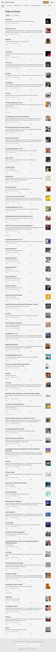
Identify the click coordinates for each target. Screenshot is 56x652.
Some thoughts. (9, 545)
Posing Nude (9, 176)
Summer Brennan (15, 23)
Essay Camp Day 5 (11, 248)
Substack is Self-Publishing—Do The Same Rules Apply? (22, 393)
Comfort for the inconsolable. (12, 599)
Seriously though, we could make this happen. (16, 534)
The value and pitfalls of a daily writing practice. (17, 494)
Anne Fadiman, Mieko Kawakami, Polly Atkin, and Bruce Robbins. (21, 357)
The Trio (7, 93)
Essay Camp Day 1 (10, 286)
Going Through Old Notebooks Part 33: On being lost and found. (21, 315)
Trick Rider (8, 52)
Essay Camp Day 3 (11, 267)
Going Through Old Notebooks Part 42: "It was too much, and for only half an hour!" (24, 54)
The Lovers (8, 62)
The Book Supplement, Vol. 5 (14, 102)
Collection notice (39, 641)
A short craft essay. (10, 169)
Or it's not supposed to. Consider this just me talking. (18, 586)
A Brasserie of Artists (11, 138)
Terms (32, 641)
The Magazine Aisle (11, 606)
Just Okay (8, 552)
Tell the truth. (8, 269)
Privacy (28, 641)
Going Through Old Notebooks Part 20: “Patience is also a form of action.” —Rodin (24, 554)
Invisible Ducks (10, 167)
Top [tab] (11, 15)
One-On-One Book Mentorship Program (17, 364)
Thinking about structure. (11, 260)
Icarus (7, 627)
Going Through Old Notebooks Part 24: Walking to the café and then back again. (23, 474)
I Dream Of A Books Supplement (15, 532)
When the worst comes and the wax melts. (16, 629)
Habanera (8, 39)
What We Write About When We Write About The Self (21, 304)
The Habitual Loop (10, 187)
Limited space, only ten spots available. (15, 366)
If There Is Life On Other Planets (15, 196)
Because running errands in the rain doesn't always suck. (19, 218)
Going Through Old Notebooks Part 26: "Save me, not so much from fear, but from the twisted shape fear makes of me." (23, 440)
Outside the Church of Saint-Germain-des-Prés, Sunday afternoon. (21, 95)
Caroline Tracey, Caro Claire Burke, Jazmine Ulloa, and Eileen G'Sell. (22, 209)
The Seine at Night (11, 573)
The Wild (8, 313)
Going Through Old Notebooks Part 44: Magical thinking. (19, 21)
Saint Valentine (10, 512)
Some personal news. (10, 375)
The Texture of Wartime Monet (14, 404)
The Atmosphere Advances (13, 323)
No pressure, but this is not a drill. (13, 287)
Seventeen (8, 19)
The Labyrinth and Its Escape (14, 563)
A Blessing (8, 597)
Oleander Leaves (10, 28)
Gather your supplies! (10, 297)
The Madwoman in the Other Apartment (17, 116)
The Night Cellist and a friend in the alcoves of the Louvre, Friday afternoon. (24, 75)
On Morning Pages (11, 492)
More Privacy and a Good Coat (14, 438)
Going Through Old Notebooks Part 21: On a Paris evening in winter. (22, 524)
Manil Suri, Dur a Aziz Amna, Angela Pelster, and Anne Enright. (21, 150)
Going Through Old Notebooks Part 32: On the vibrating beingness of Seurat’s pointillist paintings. (22, 325)
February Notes (10, 472)
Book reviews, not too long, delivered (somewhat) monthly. (20, 431)
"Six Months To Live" (11, 333)
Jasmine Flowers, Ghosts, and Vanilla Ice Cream (20, 418)
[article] (28, 22)
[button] (2, 5)
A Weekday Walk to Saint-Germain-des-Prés (19, 216)
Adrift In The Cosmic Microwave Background (19, 225)
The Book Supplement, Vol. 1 (13, 355)
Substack (21, 649)
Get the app (35, 645)
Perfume (7, 617)
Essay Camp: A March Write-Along (16, 483)
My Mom (7, 373)
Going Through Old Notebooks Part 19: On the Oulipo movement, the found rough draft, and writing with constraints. (24, 565)
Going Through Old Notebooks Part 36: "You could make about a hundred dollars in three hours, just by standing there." (23, 179)
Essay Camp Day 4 (11, 258)
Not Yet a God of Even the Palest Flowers (17, 127)
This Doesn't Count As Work (13, 584)
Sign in (52, 2)
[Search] (49, 15)
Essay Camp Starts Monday (13, 295)
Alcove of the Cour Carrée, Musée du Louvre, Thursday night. (20, 159)
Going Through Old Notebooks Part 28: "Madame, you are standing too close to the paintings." (23, 406)
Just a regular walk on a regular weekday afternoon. (18, 189)
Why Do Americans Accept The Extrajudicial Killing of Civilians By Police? (21, 542)
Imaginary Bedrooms (11, 344)
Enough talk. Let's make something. (14, 250)
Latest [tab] (7, 15)
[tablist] (12, 15)
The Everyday (9, 523)
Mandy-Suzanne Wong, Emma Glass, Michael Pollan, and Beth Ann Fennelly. (24, 241)
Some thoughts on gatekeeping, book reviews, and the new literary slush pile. (23, 396)
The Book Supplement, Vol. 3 (14, 207)
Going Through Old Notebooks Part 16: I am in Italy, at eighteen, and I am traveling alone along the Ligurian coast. (23, 619)
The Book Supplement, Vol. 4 (14, 148)
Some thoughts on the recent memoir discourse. (17, 306)
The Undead (9, 82)
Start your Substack (24, 645)
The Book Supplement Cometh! (14, 429)
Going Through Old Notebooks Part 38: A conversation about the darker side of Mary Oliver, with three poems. (23, 130)
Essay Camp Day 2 (11, 276)
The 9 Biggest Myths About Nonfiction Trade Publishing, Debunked (22, 449)
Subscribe (46, 2)
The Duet (8, 73)
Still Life (7, 461)
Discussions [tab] (16, 15)
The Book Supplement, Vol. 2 (14, 239)
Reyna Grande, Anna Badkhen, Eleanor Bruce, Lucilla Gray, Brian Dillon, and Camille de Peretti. (24, 105)
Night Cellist (9, 158)
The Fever (8, 383)
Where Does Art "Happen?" (13, 501)
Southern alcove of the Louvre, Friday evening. (17, 41)
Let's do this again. (10, 485)
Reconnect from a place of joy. (12, 278)
